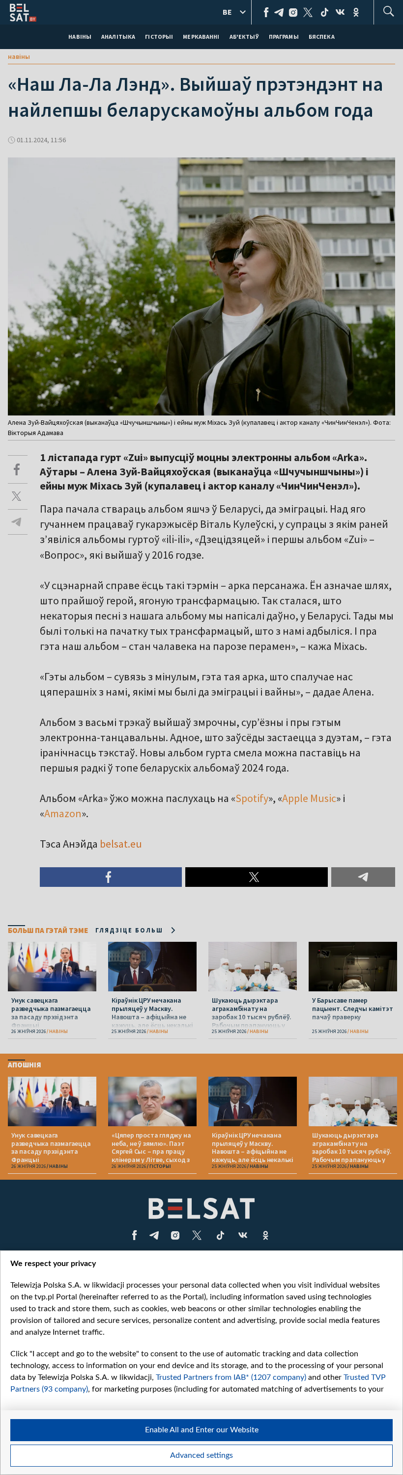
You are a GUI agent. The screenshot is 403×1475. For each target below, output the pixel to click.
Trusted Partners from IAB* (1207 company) (231, 1377)
